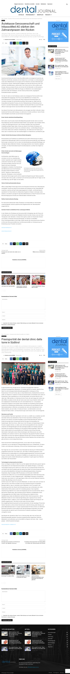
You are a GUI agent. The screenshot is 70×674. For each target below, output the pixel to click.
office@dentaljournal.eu (33, 667)
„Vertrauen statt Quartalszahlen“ (8, 286)
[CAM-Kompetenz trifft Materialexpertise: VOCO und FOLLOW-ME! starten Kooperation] (51, 51)
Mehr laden (58, 78)
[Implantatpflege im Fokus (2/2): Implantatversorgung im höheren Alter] (51, 73)
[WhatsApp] (17, 43)
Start (2, 18)
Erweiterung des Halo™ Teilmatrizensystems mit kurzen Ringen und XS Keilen (61, 59)
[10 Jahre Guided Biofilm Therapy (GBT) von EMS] (38, 280)
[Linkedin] (20, 43)
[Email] (23, 43)
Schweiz (5, 18)
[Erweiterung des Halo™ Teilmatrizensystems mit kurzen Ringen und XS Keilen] (51, 60)
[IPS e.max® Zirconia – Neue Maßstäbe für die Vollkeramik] (51, 67)
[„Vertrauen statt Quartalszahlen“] (8, 280)
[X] (14, 43)
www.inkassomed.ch (6, 231)
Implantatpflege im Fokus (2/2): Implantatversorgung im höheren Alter (61, 73)
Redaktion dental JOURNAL (10, 39)
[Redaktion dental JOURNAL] (2, 39)
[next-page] (4, 291)
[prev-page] (2, 291)
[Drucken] (27, 43)
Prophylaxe (34, 284)
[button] (66, 4)
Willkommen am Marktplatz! (39, 252)
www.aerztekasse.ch (6, 227)
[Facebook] (11, 43)
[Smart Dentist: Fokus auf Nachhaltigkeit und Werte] (23, 280)
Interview (3, 284)
